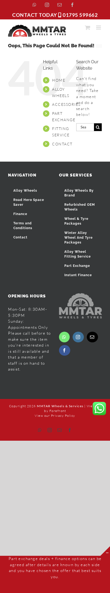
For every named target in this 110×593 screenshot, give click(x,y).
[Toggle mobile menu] (99, 27)
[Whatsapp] (64, 337)
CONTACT (62, 144)
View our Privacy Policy (55, 416)
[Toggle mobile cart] (88, 27)
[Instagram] (78, 337)
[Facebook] (64, 350)
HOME (58, 80)
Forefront (57, 411)
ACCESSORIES (66, 104)
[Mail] (92, 337)
